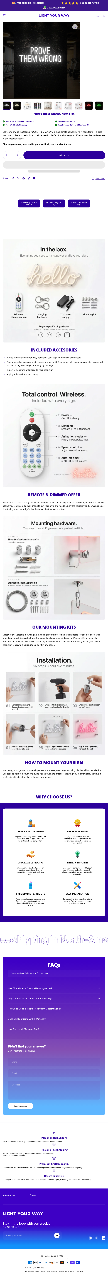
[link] (29, 203)
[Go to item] (7, 106)
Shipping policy (64, 1271)
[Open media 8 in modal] (75, 26)
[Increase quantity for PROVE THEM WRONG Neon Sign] (18, 155)
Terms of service (51, 1271)
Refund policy (29, 1271)
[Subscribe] (57, 1235)
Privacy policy (40, 1271)
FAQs (26, 973)
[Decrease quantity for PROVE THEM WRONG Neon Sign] (6, 155)
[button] (54, 165)
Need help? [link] (100, 178)
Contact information (76, 1271)
